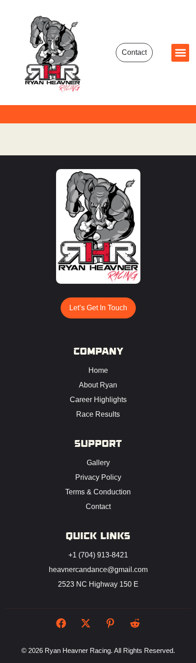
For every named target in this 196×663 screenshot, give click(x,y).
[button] (180, 53)
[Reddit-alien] (135, 623)
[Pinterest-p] (110, 623)
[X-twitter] (86, 623)
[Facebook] (61, 623)
